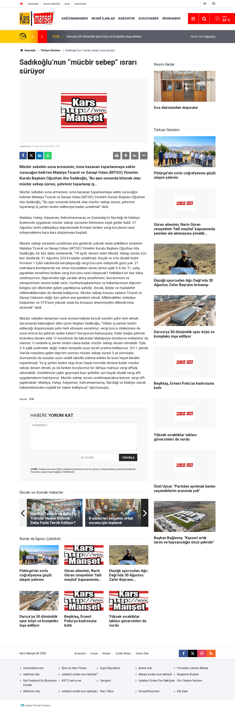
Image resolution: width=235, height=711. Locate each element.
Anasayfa (30, 50)
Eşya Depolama (110, 668)
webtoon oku (31, 674)
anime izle (145, 668)
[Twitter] (31, 155)
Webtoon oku (31, 691)
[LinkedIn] (39, 155)
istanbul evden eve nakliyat (79, 674)
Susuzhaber (148, 18)
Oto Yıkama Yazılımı (189, 680)
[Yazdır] (116, 155)
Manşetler (33, 3)
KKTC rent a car (71, 680)
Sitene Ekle (80, 3)
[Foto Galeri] (214, 3)
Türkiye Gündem (50, 50)
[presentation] (32, 36)
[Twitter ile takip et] (192, 653)
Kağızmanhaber (75, 18)
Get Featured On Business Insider (40, 683)
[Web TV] (205, 3)
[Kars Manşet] (36, 18)
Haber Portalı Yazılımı (38, 705)
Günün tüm (203, 36)
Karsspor (126, 18)
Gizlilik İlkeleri (123, 653)
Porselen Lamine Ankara (192, 668)
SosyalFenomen (149, 691)
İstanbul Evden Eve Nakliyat (156, 680)
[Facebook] (23, 155)
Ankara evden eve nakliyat (155, 674)
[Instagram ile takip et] (201, 653)
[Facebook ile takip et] (183, 653)
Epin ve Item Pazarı (74, 668)
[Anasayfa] (21, 3)
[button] (125, 155)
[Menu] (193, 18)
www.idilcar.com (33, 668)
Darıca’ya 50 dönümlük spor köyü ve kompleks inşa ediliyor (104, 36)
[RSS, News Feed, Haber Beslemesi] (211, 653)
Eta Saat (182, 691)
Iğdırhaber (171, 18)
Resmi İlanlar (103, 18)
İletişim (106, 653)
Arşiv (67, 3)
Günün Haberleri (51, 3)
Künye (94, 653)
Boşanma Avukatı (188, 674)
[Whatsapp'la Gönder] (48, 155)
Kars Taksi (106, 691)
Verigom (105, 680)
